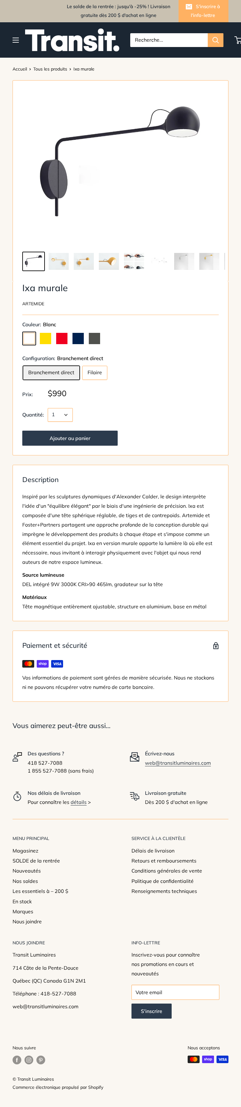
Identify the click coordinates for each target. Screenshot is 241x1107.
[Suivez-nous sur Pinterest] (40, 1060)
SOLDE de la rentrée (36, 861)
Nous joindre (27, 921)
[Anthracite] (94, 338)
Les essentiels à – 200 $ (40, 891)
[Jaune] (45, 338)
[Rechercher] (215, 40)
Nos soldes (25, 881)
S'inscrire (151, 1011)
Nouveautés (27, 871)
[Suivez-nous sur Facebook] (17, 1060)
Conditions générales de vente (166, 871)
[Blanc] (29, 338)
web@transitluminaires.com (178, 763)
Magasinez (25, 850)
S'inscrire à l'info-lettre (205, 10)
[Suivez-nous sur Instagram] (28, 1060)
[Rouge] (61, 338)
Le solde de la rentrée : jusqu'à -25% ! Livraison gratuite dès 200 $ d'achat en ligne (118, 10)
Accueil (20, 69)
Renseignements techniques (164, 891)
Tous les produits (50, 69)
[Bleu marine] (78, 338)
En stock (22, 901)
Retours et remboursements (163, 861)
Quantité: (33, 415)
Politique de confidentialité (162, 881)
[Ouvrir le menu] (16, 40)
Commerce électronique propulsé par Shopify (58, 1087)
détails (79, 802)
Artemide (33, 304)
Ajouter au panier (70, 438)
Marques (23, 911)
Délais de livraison (152, 850)
